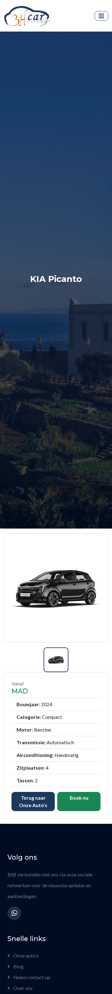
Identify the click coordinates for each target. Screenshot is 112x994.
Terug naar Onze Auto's (33, 801)
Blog (18, 966)
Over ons (22, 988)
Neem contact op (31, 977)
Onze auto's (25, 955)
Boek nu (79, 798)
